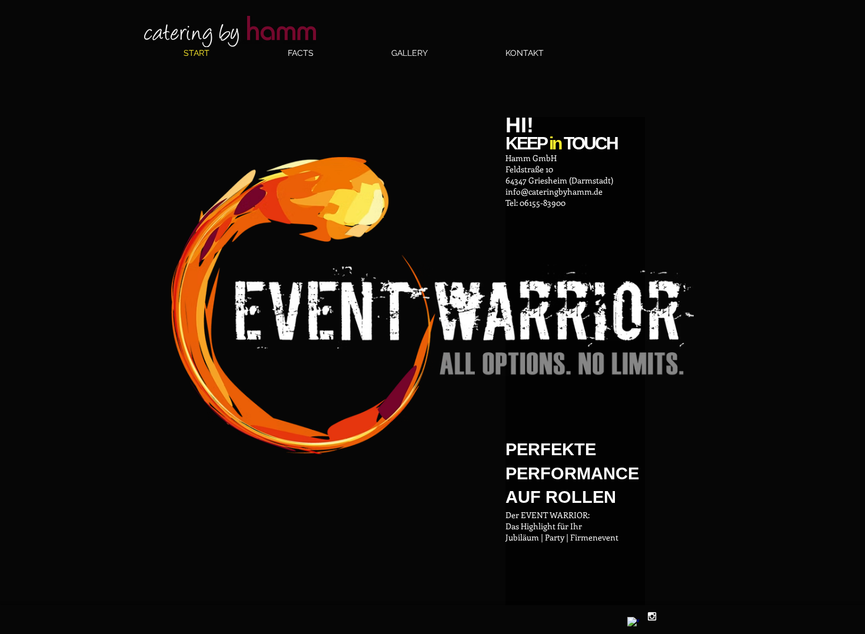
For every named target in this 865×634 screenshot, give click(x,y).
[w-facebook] (633, 623)
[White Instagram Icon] (652, 616)
